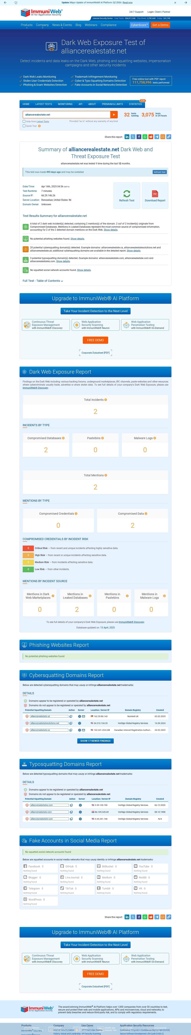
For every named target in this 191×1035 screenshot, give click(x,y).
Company (58, 1025)
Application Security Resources (137, 1025)
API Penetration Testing (91, 1030)
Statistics (137, 103)
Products (26, 1025)
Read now (16, 2)
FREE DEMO (95, 340)
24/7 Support (136, 12)
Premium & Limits (112, 104)
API (80, 104)
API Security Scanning (91, 1033)
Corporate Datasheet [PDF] (96, 352)
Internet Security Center (103, 18)
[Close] (175, 2)
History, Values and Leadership (67, 1033)
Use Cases (87, 1025)
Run (114, 114)
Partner (166, 12)
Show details (110, 229)
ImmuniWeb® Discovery (35, 387)
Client (158, 12)
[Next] (186, 3)
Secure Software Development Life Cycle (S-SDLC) (142, 1033)
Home (26, 104)
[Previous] (5, 3)
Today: (159, 18)
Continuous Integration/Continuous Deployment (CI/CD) (145, 1030)
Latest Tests (44, 104)
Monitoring (65, 104)
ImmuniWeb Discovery (31, 1030)
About (92, 104)
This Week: (142, 18)
